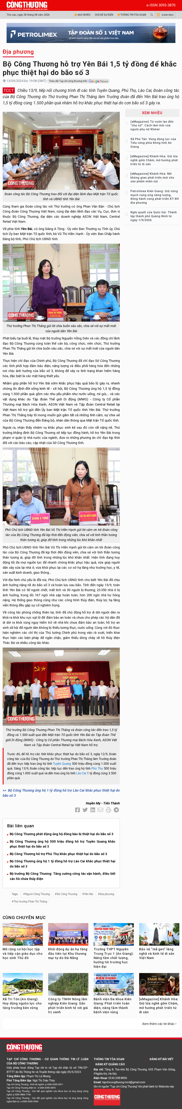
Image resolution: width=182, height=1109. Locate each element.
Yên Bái (88, 894)
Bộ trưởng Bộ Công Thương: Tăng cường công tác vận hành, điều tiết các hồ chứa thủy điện (62, 876)
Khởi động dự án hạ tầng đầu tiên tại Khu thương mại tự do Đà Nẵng (68, 953)
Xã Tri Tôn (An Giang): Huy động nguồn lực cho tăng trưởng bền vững (22, 1003)
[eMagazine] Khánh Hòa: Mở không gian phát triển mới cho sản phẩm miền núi (152, 177)
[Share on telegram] (116, 810)
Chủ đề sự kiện (104, 14)
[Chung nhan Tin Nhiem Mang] (107, 1097)
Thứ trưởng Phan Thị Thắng (30, 901)
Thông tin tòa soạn (133, 14)
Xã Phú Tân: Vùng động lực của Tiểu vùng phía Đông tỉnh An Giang (153, 142)
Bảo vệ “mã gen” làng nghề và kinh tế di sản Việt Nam (156, 953)
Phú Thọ (97, 768)
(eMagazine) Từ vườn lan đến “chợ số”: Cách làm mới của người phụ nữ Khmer (152, 125)
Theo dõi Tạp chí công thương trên (68, 81)
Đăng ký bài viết (162, 1059)
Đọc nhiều (83, 14)
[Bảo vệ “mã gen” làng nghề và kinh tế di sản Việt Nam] (159, 935)
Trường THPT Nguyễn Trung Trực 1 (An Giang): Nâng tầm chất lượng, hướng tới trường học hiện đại (114, 957)
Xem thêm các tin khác (158, 1024)
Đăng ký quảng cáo (110, 1064)
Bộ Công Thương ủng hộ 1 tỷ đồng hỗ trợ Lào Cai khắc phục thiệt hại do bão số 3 (62, 863)
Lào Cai (81, 773)
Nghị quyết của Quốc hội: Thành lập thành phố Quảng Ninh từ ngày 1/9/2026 (153, 216)
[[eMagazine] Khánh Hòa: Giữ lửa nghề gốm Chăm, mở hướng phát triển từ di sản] (159, 985)
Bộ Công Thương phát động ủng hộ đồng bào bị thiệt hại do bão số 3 (61, 834)
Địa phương (18, 51)
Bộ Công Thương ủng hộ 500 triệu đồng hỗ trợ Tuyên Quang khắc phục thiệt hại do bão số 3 (62, 844)
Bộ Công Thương (67, 894)
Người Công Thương (37, 894)
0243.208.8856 (117, 1078)
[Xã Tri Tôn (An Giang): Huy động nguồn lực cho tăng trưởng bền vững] (23, 985)
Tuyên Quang (62, 763)
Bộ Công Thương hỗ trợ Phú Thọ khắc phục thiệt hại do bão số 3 (58, 854)
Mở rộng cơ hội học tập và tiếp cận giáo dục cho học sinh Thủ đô (23, 953)
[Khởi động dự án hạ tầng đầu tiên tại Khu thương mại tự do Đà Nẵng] (68, 935)
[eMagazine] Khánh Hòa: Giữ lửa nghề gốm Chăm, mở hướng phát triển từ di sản (154, 160)
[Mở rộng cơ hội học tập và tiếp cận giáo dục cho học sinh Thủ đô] (23, 935)
